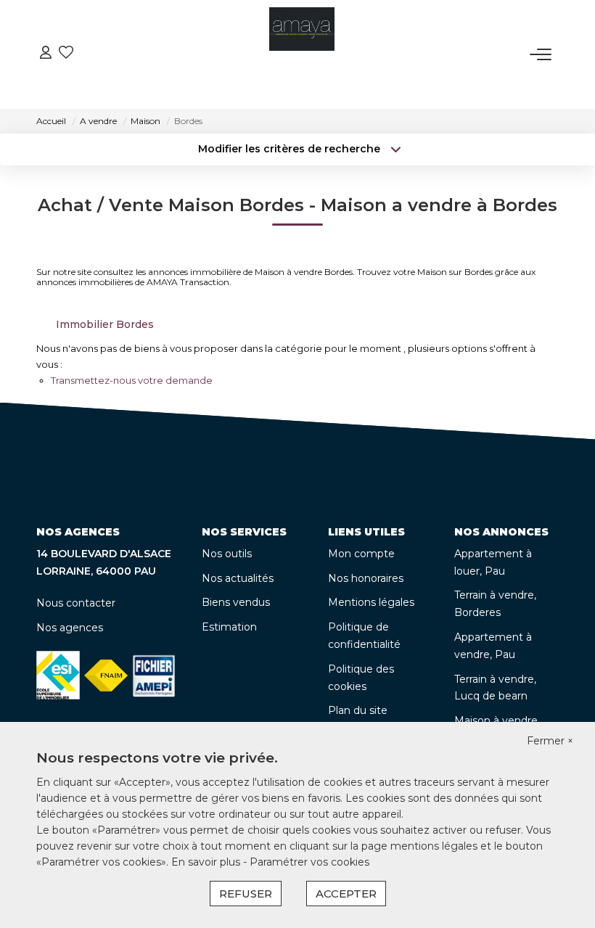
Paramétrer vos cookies (309, 862)
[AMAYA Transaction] (302, 54)
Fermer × (550, 740)
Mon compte (361, 553)
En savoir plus (207, 862)
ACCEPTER (346, 893)
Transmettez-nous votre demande (132, 380)
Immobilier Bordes (105, 324)
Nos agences (69, 627)
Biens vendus (236, 602)
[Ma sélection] (66, 54)
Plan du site (357, 710)
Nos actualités (238, 578)
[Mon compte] (46, 54)
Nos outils (227, 553)
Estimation (229, 626)
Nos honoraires (365, 578)
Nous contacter (75, 602)
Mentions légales (371, 602)
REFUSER (245, 893)
